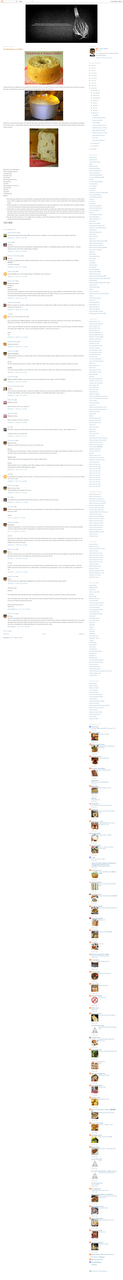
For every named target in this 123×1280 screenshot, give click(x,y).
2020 (92, 65)
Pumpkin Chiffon (93, 718)
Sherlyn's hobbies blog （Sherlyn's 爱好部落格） (103, 1110)
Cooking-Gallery (96, 1037)
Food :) (100, 1160)
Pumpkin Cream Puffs (95, 449)
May (94, 108)
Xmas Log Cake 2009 (95, 468)
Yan (9, 314)
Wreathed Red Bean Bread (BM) (97, 313)
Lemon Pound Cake (94, 403)
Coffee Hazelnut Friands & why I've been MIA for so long (107, 823)
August (95, 100)
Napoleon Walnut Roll (95, 418)
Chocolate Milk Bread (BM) (96, 177)
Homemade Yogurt (94, 638)
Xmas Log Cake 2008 (95, 466)
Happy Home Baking (97, 918)
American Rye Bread (94, 162)
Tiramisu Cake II (93, 536)
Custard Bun (92, 203)
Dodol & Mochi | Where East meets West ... (102, 1254)
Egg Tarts (91, 376)
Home (44, 634)
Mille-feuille (92, 414)
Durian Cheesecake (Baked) (96, 516)
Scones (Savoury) (93, 664)
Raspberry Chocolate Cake (105, 973)
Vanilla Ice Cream (94, 577)
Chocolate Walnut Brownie (96, 361)
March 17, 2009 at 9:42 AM (17, 298)
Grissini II (91, 631)
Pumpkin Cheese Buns (95, 274)
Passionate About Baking (14, 256)
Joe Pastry (94, 1265)
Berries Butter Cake (94, 330)
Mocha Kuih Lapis (95, 799)
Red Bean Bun (93, 280)
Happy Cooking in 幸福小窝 (105, 1136)
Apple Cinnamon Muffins (96, 324)
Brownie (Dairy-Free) (94, 341)
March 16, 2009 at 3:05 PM (17, 238)
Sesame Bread (93, 285)
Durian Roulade (93, 374)
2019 (92, 68)
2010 (92, 85)
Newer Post (6, 634)
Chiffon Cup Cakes (94, 343)
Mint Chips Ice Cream (95, 566)
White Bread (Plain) (94, 302)
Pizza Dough (92, 258)
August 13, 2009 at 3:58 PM (17, 572)
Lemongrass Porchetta (104, 734)
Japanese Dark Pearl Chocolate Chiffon (99, 705)
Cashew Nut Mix (93, 600)
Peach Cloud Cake (94, 433)
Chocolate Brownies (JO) (95, 345)
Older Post (81, 634)
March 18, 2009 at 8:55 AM (17, 436)
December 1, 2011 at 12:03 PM (19, 627)
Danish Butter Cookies (104, 1099)
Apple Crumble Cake (94, 326)
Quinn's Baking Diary (97, 1218)
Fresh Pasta (92, 622)
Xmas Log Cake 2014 (95, 479)
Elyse (9, 497)
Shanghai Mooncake (94, 666)
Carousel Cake (102, 1087)
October (95, 95)
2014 (92, 75)
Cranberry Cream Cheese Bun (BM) (98, 192)
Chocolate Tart (93, 356)
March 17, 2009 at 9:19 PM (17, 395)
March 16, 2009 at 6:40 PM (17, 251)
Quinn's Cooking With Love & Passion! (102, 1194)
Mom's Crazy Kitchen (97, 1123)
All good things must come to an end (99, 1190)
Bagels (91, 164)
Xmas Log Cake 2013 (95, 477)
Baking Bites (94, 780)
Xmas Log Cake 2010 (95, 471)
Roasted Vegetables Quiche (96, 660)
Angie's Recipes (95, 732)
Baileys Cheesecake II (95, 496)
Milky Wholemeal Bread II (96, 245)
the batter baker (95, 1097)
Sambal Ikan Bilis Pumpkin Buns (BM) (99, 282)
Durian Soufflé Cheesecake (96, 525)
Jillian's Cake (94, 1009)
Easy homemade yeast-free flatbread (107, 1015)
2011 (92, 83)
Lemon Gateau (93, 400)
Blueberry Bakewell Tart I (96, 332)
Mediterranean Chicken (104, 1075)
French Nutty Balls (94, 620)
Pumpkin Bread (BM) (95, 271)
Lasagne (91, 640)
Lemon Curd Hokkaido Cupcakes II (98, 398)
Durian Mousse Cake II (95, 372)
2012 (92, 80)
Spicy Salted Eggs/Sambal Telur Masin (108, 907)
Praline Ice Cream (93, 568)
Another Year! (102, 1232)
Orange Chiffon (93, 710)
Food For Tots (11, 377)
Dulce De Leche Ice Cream (96, 557)
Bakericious (94, 809)
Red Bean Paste (93, 658)
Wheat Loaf (92, 300)
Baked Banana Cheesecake (96, 499)
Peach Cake (92, 431)
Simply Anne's (95, 1008)
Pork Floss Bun (93, 265)
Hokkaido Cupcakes (94, 394)
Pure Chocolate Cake (94, 451)
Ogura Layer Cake (94, 427)
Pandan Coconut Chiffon (95, 712)
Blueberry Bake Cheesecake (96, 505)
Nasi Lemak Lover (96, 870)
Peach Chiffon (93, 716)
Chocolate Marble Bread (95, 175)
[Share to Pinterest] (11, 223)
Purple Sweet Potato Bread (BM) (97, 276)
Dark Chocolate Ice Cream (96, 555)
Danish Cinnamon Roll (95, 206)
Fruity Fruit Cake (93, 389)
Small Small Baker (12, 302)
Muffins (91, 416)
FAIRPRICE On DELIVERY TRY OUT (101, 866)
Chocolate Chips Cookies (99, 125)
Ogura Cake (92, 424)
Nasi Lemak (92, 647)
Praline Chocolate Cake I (95, 442)
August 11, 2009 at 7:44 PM (17, 558)
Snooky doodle (12, 271)
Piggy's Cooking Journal (98, 1061)
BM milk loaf (102, 920)
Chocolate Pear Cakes (95, 354)
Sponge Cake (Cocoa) (95, 455)
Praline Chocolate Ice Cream (99, 133)
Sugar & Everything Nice (98, 1073)
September (96, 98)
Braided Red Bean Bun (95, 170)
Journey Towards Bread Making (97, 228)
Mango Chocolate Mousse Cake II (98, 409)
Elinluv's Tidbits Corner (98, 744)
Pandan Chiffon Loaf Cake (105, 787)
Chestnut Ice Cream (103, 1208)
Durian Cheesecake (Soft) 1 (96, 520)
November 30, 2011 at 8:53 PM (19, 609)
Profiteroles (92, 655)
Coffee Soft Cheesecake (95, 514)
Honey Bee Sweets (12, 232)
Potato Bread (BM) (94, 269)
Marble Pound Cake (94, 411)
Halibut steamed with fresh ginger (106, 1112)
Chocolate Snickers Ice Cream (97, 548)
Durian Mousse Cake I (95, 370)
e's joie (93, 857)
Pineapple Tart (93, 653)
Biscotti (91, 594)
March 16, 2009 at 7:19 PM (17, 267)
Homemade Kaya (93, 636)
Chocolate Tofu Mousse (98, 140)
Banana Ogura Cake (103, 985)
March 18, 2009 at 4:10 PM (17, 493)
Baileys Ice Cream (94, 546)
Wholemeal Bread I (94, 307)
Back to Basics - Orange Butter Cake (107, 1148)
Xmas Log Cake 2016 (95, 484)
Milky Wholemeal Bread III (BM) (98, 247)
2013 (92, 78)
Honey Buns (92, 221)
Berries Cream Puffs (97, 120)
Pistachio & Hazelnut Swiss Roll (97, 440)
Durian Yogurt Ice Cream (95, 559)
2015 (92, 73)
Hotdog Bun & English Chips (97, 225)
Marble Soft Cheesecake (95, 529)
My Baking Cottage (96, 1135)
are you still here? (95, 1184)
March (94, 113)
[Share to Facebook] (10, 223)
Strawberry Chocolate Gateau (97, 460)
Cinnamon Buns (93, 184)
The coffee (95, 138)
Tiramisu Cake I (93, 534)
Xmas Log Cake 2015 (95, 482)
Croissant (91, 199)
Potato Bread (92, 267)
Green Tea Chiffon (94, 703)
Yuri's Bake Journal (96, 1230)
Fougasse (91, 212)
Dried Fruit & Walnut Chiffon (97, 701)
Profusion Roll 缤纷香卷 (95, 446)
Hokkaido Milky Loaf (95, 219)
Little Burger (92, 642)
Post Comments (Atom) (16, 637)
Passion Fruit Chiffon (94, 714)
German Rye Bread (94, 217)
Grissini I (91, 629)
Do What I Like (95, 972)
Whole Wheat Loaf (94, 304)
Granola (91, 627)
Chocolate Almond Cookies (96, 603)
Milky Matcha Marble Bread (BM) (98, 241)
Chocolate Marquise (94, 607)
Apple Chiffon (93, 683)
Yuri (9, 427)
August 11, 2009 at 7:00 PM (17, 545)
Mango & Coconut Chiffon (96, 707)
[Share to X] (8, 223)
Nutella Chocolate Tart (95, 422)
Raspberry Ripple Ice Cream (96, 570)
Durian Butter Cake (94, 365)
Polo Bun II (92, 263)
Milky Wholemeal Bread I (96, 243)
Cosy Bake (94, 942)
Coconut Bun (92, 186)
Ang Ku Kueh (92, 585)
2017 (92, 70)
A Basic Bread (93, 159)
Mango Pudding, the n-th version (106, 1220)
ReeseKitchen (95, 930)
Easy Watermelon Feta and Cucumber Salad (101, 805)
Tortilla (91, 296)
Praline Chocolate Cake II (96, 444)
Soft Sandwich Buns (94, 287)
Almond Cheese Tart (94, 321)
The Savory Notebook (97, 1242)
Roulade (91, 453)
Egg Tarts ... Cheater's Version (106, 1124)
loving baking (95, 960)
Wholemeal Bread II (94, 309)
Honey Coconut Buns (95, 223)
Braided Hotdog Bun (94, 168)
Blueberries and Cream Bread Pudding (100, 782)
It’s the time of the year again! (98, 859)
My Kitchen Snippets (97, 906)
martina (10, 242)
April (94, 110)
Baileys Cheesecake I (94, 494)
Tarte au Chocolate (94, 462)
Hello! (100, 1063)
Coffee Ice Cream (93, 551)
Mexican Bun (92, 234)
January (95, 146)
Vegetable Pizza (93, 675)
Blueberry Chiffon (94, 688)
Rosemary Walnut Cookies (96, 662)
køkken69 (94, 798)
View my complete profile (104, 57)
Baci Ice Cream (93, 544)
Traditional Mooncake (95, 673)
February (95, 143)
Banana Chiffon (93, 686)
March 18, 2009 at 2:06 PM (17, 481)
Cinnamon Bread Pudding (96, 181)
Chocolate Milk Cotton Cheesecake (98, 512)
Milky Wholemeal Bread (98, 130)
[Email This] (4, 223)
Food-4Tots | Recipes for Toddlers (100, 954)
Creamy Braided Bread (95, 195)
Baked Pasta (92, 589)
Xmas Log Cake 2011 (95, 473)
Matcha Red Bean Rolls (95, 232)
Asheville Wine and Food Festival (106, 1172)
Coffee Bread (92, 188)
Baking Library (95, 1147)
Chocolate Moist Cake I (95, 350)
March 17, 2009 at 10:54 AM (18, 309)
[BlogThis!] (6, 223)
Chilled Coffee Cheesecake (96, 509)
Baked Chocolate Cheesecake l (97, 501)
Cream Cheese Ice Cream (95, 553)
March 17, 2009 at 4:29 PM (17, 382)
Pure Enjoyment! (96, 1189)
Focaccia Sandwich (94, 210)
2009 (92, 88)
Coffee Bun (95, 115)
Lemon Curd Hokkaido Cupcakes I (98, 396)
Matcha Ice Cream (94, 564)
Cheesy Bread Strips (94, 173)
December (95, 90)
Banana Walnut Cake (94, 328)
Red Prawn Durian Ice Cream (96, 573)
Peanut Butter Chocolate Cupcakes (98, 438)
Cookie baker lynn (96, 1049)
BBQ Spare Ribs (93, 587)
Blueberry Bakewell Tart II (96, 335)
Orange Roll (92, 429)
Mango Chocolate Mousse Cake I (98, 407)
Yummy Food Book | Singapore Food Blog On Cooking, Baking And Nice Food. (103, 863)
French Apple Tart (94, 385)
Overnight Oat (93, 649)
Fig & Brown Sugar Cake (95, 378)
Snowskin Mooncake (94, 669)
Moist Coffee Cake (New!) (105, 770)
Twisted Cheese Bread (95, 298)
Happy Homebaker (12, 341)
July (94, 103)
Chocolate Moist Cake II (95, 352)
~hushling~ (11, 506)
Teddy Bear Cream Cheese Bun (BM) (99, 293)
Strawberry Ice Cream (94, 575)
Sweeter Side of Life (96, 1159)
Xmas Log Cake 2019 (95, 486)
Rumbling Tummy (96, 756)
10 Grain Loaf (93, 157)
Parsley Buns (92, 254)
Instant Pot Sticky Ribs (104, 758)
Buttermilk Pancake (94, 598)
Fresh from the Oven (97, 1183)
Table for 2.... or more (97, 821)
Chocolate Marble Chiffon (96, 696)
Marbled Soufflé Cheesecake (96, 531)
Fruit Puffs (92, 625)
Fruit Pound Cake (93, 387)
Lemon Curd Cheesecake (95, 527)
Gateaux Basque (93, 392)
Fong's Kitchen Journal (97, 1025)
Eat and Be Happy (96, 1262)
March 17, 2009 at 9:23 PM (17, 409)
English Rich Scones (94, 618)
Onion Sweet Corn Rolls (95, 250)
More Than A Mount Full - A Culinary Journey (104, 1171)
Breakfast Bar (92, 596)
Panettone (92, 252)
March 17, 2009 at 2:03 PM (17, 372)
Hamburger (92, 633)
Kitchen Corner (12, 281)
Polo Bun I (92, 261)
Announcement (102, 997)
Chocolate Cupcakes (94, 348)
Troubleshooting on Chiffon (99, 128)
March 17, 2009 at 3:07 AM (17, 276)
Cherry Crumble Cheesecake (96, 507)
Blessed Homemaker (97, 1085)
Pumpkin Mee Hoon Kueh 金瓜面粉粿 (108, 896)
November (95, 93)
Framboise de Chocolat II (95, 383)
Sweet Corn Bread (94, 291)
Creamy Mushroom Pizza (99, 118)
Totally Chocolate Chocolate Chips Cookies (100, 671)
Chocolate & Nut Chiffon (96, 694)
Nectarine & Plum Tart (95, 420)
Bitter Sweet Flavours (97, 1259)
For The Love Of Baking (98, 1257)
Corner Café (94, 727)
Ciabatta (91, 179)
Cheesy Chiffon (93, 690)
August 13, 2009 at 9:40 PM (17, 583)
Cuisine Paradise (96, 845)
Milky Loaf (92, 239)
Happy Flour (11, 400)
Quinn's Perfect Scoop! (97, 1206)
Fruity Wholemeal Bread (95, 214)
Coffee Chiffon (96, 123)
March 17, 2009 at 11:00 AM (18, 337)
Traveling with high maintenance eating (108, 1051)
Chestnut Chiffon (93, 692)
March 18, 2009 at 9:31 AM (17, 469)
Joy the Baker (95, 804)
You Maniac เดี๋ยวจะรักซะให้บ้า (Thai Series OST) (103, 728)
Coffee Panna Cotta (94, 611)
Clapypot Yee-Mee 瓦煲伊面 (105, 931)
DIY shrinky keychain (104, 961)
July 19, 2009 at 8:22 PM (16, 531)
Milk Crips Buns (93, 236)
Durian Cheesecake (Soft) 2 (96, 523)
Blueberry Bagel (93, 166)
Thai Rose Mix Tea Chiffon (105, 835)
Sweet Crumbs (95, 984)
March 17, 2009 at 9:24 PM (17, 422)
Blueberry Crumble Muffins (96, 337)
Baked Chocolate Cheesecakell (97, 503)
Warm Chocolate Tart (94, 464)
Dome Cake (92, 363)
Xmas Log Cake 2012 (95, 475)
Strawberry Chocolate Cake (96, 457)
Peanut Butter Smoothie (98, 135)
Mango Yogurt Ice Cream (95, 562)
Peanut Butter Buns (94, 256)
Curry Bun (92, 201)
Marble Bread (92, 230)
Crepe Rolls (92, 616)
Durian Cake (92, 367)
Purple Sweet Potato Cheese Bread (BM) (99, 278)
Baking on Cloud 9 (96, 1013)
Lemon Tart (92, 405)
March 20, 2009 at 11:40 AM (18, 502)
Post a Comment (7, 631)
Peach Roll (92, 435)
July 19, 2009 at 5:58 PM (16, 518)
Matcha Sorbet (93, 644)
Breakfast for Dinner (103, 1244)
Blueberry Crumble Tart (95, 339)
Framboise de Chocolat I (95, 381)
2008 (92, 149)
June (94, 105)
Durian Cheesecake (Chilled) (96, 518)
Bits (9, 474)
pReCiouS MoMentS (96, 996)
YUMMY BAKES (96, 833)
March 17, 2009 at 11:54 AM (18, 347)
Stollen (91, 289)
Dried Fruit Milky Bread (95, 208)
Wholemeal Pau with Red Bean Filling (100, 956)
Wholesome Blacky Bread (96, 311)
